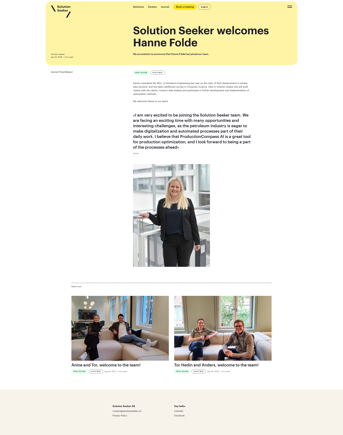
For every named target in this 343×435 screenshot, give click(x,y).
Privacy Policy (120, 415)
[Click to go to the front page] (61, 11)
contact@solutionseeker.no (127, 411)
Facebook (179, 415)
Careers (152, 6)
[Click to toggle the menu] (289, 7)
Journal (165, 6)
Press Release (65, 72)
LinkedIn (178, 411)
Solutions (138, 6)
